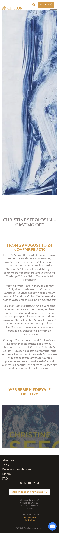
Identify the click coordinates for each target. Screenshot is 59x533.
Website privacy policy (33, 528)
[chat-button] (52, 526)
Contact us (29, 520)
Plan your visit (29, 517)
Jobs (5, 465)
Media (6, 474)
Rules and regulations (16, 469)
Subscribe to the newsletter (28, 491)
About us (8, 460)
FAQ (5, 478)
